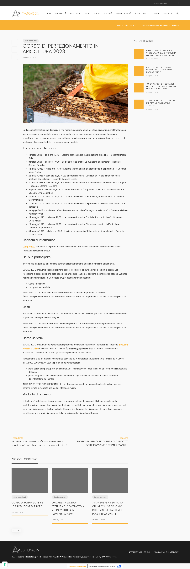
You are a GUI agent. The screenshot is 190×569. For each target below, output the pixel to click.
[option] (29, 491)
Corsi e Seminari (93, 13)
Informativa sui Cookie (139, 552)
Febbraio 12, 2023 (29, 57)
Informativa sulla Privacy (166, 552)
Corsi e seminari (131, 25)
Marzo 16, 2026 (57, 520)
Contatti (167, 13)
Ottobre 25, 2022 (98, 520)
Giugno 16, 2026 (152, 92)
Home (49, 13)
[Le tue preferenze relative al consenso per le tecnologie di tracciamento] (5, 564)
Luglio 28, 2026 (152, 59)
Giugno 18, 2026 (152, 75)
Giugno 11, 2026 (152, 109)
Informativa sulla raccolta (77, 566)
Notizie (156, 13)
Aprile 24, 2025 (17, 512)
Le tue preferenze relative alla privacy (102, 566)
